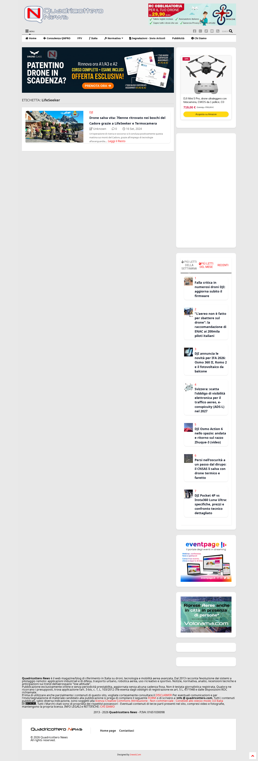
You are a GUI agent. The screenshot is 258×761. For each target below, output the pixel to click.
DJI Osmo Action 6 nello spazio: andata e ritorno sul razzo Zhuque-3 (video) (210, 435)
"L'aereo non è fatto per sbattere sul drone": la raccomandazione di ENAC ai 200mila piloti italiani (210, 324)
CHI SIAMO (107, 706)
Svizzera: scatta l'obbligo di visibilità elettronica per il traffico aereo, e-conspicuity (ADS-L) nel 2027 (210, 400)
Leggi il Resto (116, 141)
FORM (152, 698)
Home (32, 38)
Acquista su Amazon (206, 114)
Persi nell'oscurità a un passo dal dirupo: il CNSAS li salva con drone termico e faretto (210, 469)
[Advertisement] (206, 190)
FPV (79, 38)
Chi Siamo (200, 38)
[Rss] (217, 31)
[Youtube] (212, 31)
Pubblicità (178, 38)
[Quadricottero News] (68, 22)
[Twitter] (206, 31)
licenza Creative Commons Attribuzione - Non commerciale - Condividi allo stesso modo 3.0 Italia (159, 701)
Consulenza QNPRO (58, 38)
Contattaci (126, 731)
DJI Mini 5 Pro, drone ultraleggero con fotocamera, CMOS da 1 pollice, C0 (205, 100)
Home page (108, 731)
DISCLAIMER (164, 695)
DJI (91, 112)
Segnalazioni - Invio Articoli (148, 38)
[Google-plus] (200, 31)
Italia (94, 38)
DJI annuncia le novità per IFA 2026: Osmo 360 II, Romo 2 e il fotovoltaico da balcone (211, 362)
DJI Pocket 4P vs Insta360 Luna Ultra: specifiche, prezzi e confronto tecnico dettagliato (211, 504)
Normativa (114, 38)
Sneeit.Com (135, 755)
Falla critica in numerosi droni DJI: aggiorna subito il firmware (210, 289)
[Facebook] (194, 31)
